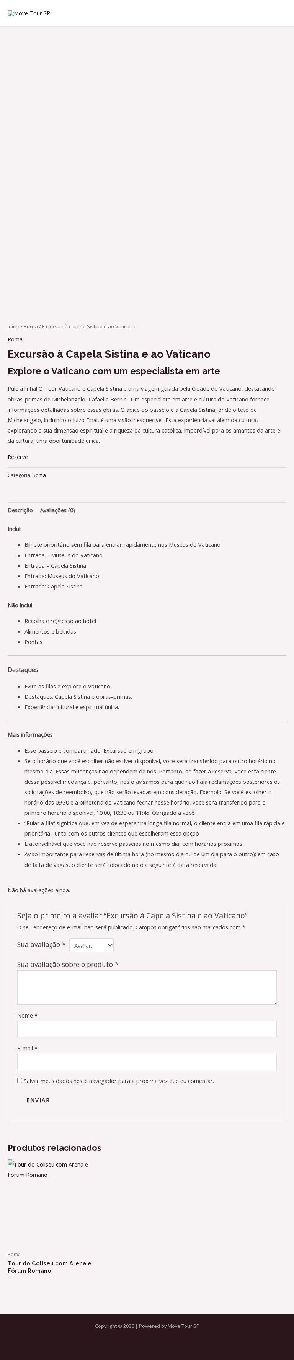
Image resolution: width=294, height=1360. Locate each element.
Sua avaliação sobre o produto (68, 964)
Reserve (18, 456)
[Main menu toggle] (278, 13)
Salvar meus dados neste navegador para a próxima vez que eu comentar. (119, 1081)
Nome (27, 1015)
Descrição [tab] (20, 510)
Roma (31, 326)
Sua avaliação (41, 944)
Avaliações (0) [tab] (57, 510)
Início (14, 326)
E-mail (27, 1048)
